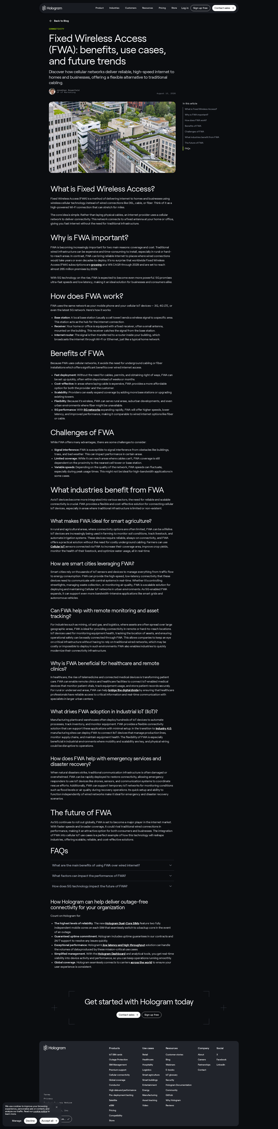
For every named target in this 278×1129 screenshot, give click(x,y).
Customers (130, 8)
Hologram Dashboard (111, 953)
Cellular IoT (58, 546)
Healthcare (147, 1059)
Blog (168, 1059)
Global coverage (117, 1080)
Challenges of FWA (194, 131)
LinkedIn (221, 1064)
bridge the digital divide (123, 690)
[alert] (32, 1114)
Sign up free (200, 8)
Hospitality (147, 1064)
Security (170, 1080)
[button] (56, 1107)
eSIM (111, 1105)
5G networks (92, 409)
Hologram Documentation (179, 1085)
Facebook (222, 1059)
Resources (147, 8)
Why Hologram (173, 1100)
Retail (145, 1054)
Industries (114, 8)
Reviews (170, 1105)
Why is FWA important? (196, 114)
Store (174, 8)
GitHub (169, 1095)
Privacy (48, 1098)
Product (100, 8)
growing (96, 264)
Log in (185, 8)
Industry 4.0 (163, 728)
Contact (202, 1070)
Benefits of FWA (193, 126)
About (201, 1054)
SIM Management (118, 1064)
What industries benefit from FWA (202, 137)
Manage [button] (16, 1120)
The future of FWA (194, 143)
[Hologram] (52, 8)
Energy (145, 1090)
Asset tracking (149, 1100)
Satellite (113, 1100)
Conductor (114, 1085)
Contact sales (222, 8)
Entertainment (149, 1085)
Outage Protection (118, 1059)
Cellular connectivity (119, 1075)
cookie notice (40, 1111)
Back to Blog (61, 20)
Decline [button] (30, 1120)
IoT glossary (171, 1075)
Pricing (162, 8)
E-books (170, 1070)
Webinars (170, 1064)
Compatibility (115, 1115)
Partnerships (204, 1064)
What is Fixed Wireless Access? (201, 109)
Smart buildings (150, 1080)
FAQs (187, 148)
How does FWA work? (196, 120)
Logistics (146, 1070)
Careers (202, 1059)
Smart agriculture (151, 1075)
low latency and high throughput (123, 945)
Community (171, 1090)
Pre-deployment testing (121, 1095)
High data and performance (122, 1090)
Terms (47, 1094)
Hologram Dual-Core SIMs (122, 923)
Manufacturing (149, 1095)
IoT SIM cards (115, 1054)
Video (145, 1105)
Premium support (117, 1070)
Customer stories (174, 1054)
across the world (141, 962)
